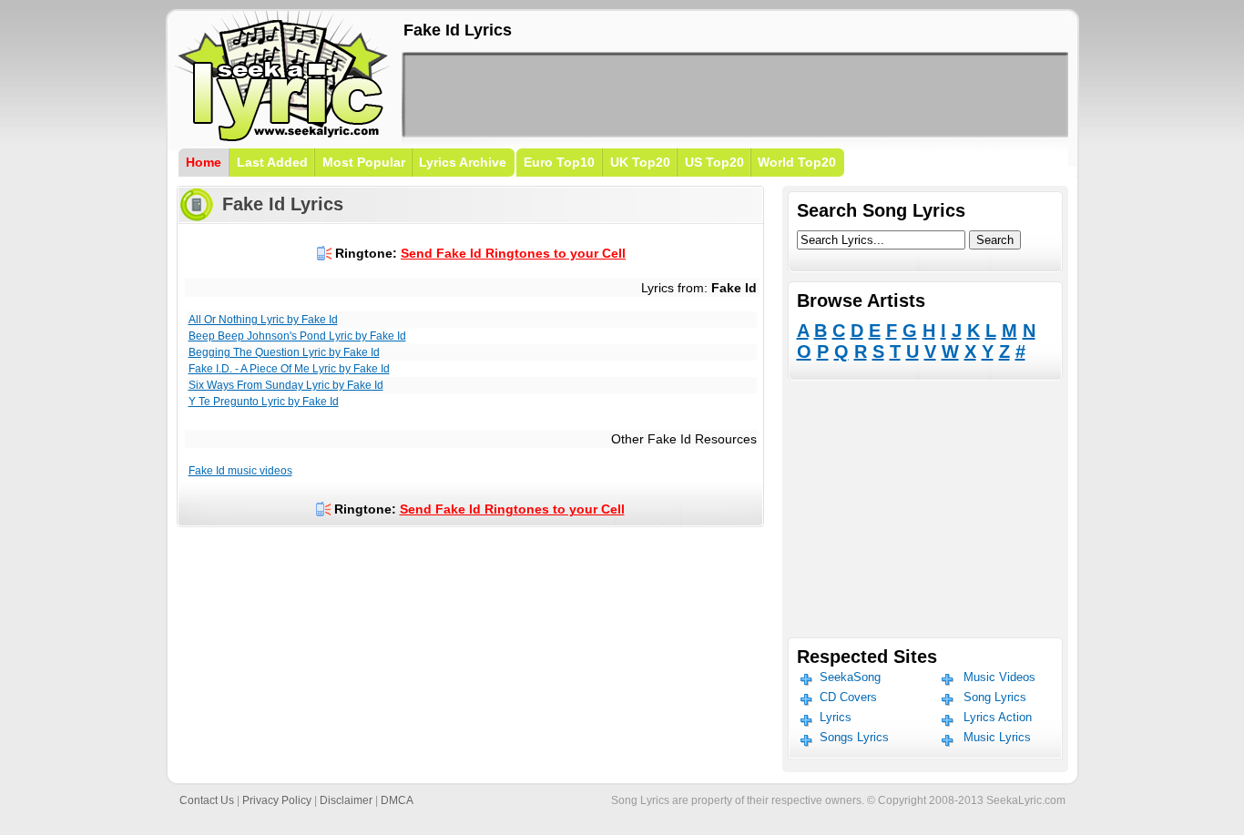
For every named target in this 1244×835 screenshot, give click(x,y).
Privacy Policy (276, 800)
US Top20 (714, 162)
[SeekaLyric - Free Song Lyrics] (283, 138)
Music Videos (999, 677)
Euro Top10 (559, 162)
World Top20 (797, 162)
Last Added (272, 162)
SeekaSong (850, 677)
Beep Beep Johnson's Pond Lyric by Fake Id (297, 336)
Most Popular (363, 162)
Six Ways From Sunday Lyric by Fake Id (286, 385)
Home (203, 162)
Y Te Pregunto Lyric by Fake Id (264, 401)
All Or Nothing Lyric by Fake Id (263, 319)
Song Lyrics (995, 697)
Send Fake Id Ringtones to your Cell (513, 253)
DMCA (397, 800)
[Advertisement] (734, 95)
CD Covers (848, 697)
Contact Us (206, 800)
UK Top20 (640, 162)
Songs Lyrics (854, 737)
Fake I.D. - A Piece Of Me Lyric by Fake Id (289, 368)
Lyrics (835, 717)
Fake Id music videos (240, 470)
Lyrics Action (998, 717)
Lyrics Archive (462, 162)
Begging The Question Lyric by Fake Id (284, 352)
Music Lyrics (997, 737)
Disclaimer (346, 800)
